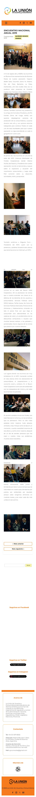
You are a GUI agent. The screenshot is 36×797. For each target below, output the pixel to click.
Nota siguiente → (18, 549)
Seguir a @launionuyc (19, 676)
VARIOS (18, 38)
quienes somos (21, 36)
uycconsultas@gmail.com (18, 750)
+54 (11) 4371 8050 (14, 735)
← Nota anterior (18, 544)
